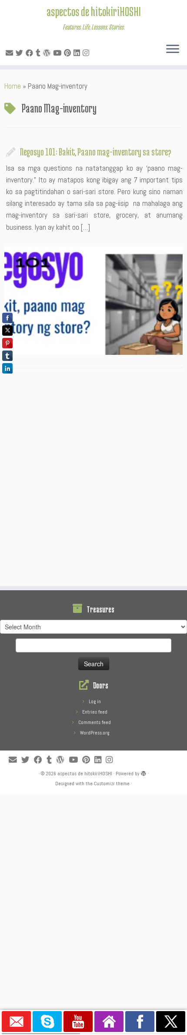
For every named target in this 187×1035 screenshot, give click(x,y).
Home (12, 86)
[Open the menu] (172, 49)
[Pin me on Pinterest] (68, 53)
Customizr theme (112, 783)
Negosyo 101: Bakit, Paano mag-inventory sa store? (95, 151)
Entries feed (94, 712)
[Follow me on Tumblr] (39, 53)
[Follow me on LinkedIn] (78, 53)
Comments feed (94, 722)
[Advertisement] (93, 479)
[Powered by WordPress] (143, 772)
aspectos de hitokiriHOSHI (94, 11)
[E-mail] (11, 53)
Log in (95, 701)
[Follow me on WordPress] (48, 53)
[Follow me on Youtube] (58, 53)
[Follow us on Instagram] (87, 53)
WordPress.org (94, 733)
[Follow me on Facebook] (31, 53)
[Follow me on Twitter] (21, 53)
